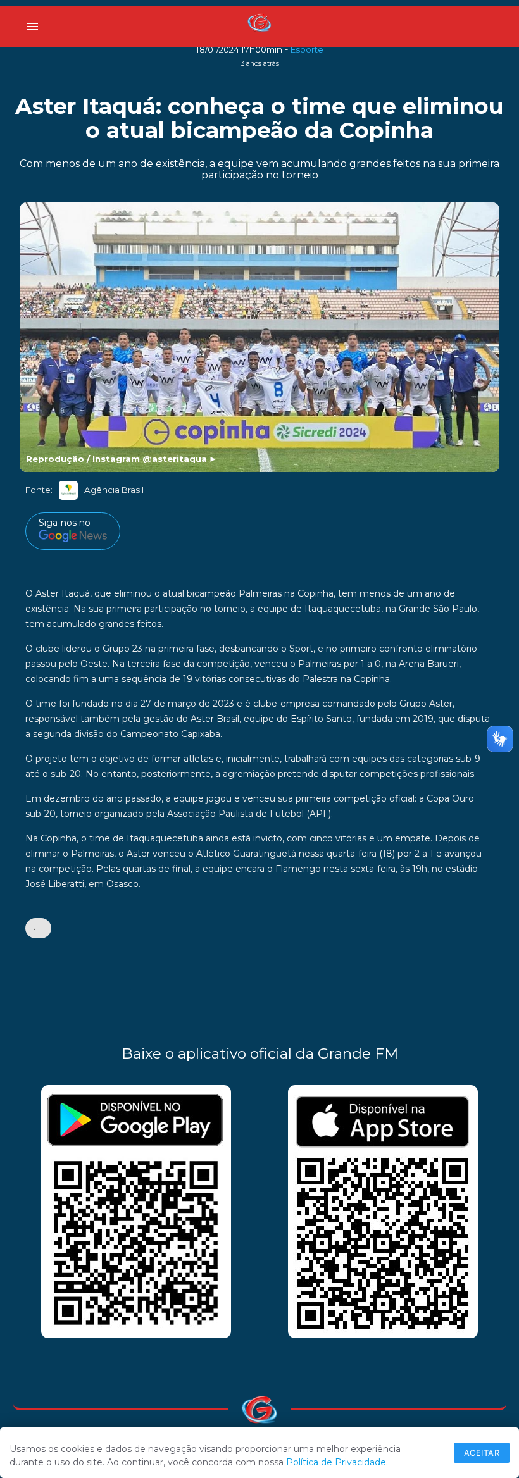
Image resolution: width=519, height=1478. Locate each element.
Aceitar (482, 1453)
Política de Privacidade (336, 1462)
